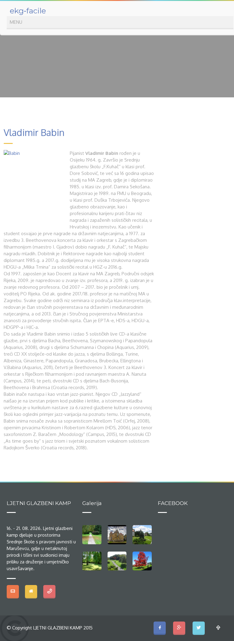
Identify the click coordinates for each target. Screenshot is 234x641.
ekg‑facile (28, 10)
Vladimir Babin (34, 132)
